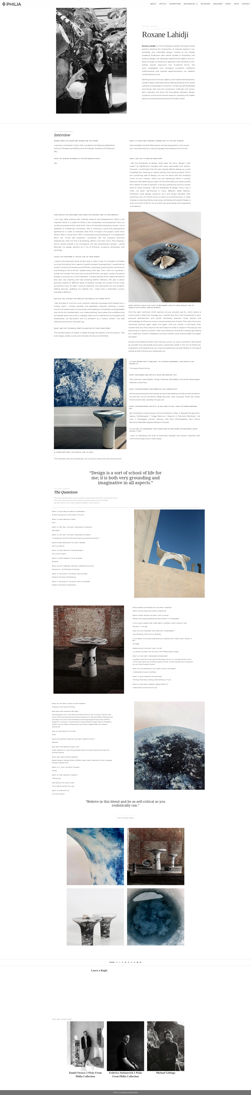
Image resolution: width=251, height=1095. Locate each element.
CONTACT (246, 4)
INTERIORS (205, 4)
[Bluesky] (137, 962)
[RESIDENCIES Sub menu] (197, 4)
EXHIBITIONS (175, 4)
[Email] (140, 962)
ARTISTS (162, 4)
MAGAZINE (217, 4)
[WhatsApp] (125, 962)
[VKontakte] (134, 962)
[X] (119, 962)
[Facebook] (116, 962)
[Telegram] (131, 962)
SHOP (236, 4)
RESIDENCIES (189, 4)
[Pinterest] (128, 962)
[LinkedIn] (122, 962)
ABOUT (153, 4)
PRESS (228, 4)
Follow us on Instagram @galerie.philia (125, 1092)
